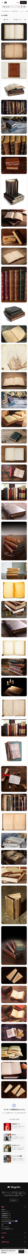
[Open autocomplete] (3, 6)
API (2, 1225)
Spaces (3, 1209)
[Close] (26, 1252)
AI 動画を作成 (15, 11)
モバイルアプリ (5, 1227)
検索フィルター (19, 19)
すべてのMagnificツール (7, 1229)
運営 (3, 1237)
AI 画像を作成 (6, 11)
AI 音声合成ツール (6, 1217)
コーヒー (22, 11)
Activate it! (21, 1251)
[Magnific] (14, 1187)
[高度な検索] (25, 19)
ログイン (23, 2)
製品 (3, 1207)
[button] (14, 1200)
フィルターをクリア (20, 1113)
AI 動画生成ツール (6, 1215)
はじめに (4, 1233)
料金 (18, 2)
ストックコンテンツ (6, 1219)
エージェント (6, 1223)
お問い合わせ (5, 1242)
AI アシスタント (5, 1211)
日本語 (14, 1200)
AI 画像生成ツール (6, 1213)
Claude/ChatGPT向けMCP (9, 1221)
